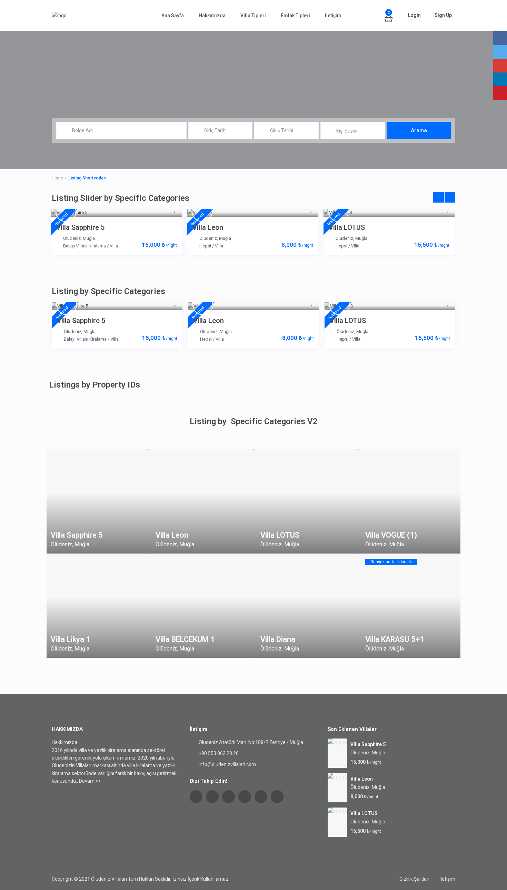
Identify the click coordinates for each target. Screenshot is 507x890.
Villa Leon (207, 227)
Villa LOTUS (347, 227)
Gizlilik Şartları (414, 879)
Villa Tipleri (253, 15)
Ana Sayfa (172, 15)
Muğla (89, 238)
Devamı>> (90, 781)
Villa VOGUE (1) (391, 535)
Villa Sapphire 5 (80, 227)
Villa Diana (277, 639)
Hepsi (205, 245)
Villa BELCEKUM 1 (185, 639)
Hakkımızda (212, 15)
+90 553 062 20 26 (219, 753)
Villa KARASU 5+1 (394, 639)
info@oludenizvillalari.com (227, 764)
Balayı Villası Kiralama (84, 245)
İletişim (333, 15)
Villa (114, 245)
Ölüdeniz (72, 238)
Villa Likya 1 (70, 639)
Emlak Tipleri (295, 15)
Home (57, 178)
